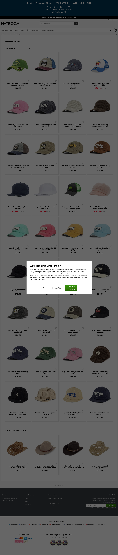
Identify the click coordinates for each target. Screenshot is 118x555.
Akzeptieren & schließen (71, 287)
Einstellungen (47, 288)
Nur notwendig (58, 287)
